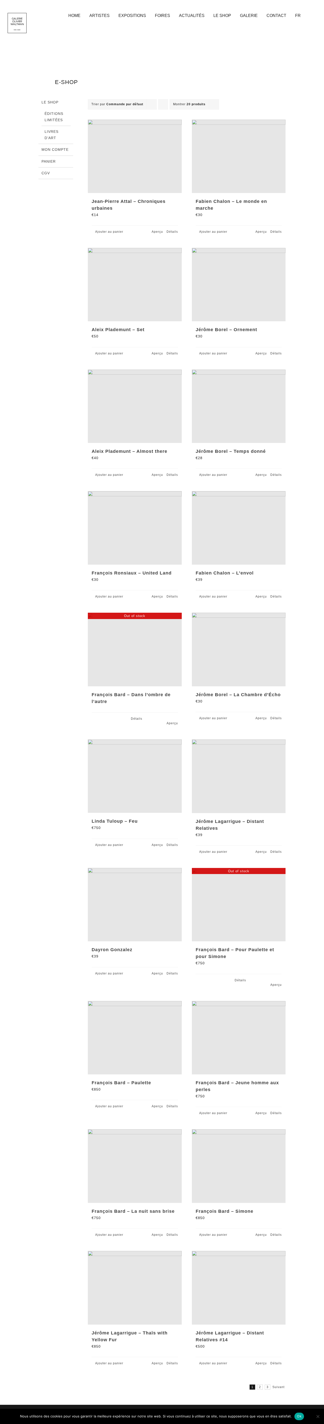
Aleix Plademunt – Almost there (129, 451)
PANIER (49, 161)
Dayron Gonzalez (112, 949)
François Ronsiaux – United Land (132, 573)
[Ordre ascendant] (163, 104)
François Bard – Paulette (121, 1082)
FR (298, 15)
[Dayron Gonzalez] (134, 905)
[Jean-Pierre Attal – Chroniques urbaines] (134, 156)
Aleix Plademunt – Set (118, 329)
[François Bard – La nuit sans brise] (134, 1166)
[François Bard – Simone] (239, 1166)
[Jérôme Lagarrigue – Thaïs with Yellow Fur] (134, 1288)
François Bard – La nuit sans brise (133, 1211)
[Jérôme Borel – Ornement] (239, 284)
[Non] (317, 1416)
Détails (172, 231)
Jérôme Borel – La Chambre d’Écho (238, 694)
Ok (299, 1416)
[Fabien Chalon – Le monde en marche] (239, 156)
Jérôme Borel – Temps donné (231, 451)
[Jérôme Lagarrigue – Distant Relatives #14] (239, 1288)
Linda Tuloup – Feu (115, 821)
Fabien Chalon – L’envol (225, 573)
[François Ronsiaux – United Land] (134, 528)
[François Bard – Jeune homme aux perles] (239, 1038)
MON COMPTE (55, 149)
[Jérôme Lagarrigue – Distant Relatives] (239, 776)
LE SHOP (50, 102)
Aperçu (157, 231)
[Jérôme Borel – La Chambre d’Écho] (239, 649)
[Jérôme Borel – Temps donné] (239, 406)
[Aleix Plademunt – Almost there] (134, 406)
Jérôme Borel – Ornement (226, 329)
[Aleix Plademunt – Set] (134, 284)
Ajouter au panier (109, 231)
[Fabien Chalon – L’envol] (239, 528)
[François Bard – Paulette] (134, 1038)
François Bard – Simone (224, 1211)
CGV (46, 173)
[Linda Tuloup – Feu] (134, 776)
